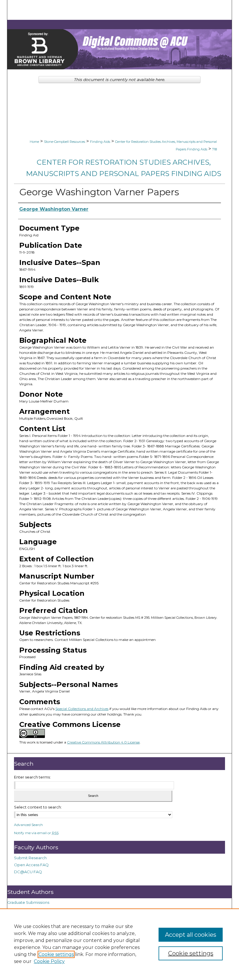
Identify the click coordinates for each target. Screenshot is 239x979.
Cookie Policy (49, 961)
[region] (119, 943)
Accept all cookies (190, 934)
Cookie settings (56, 954)
